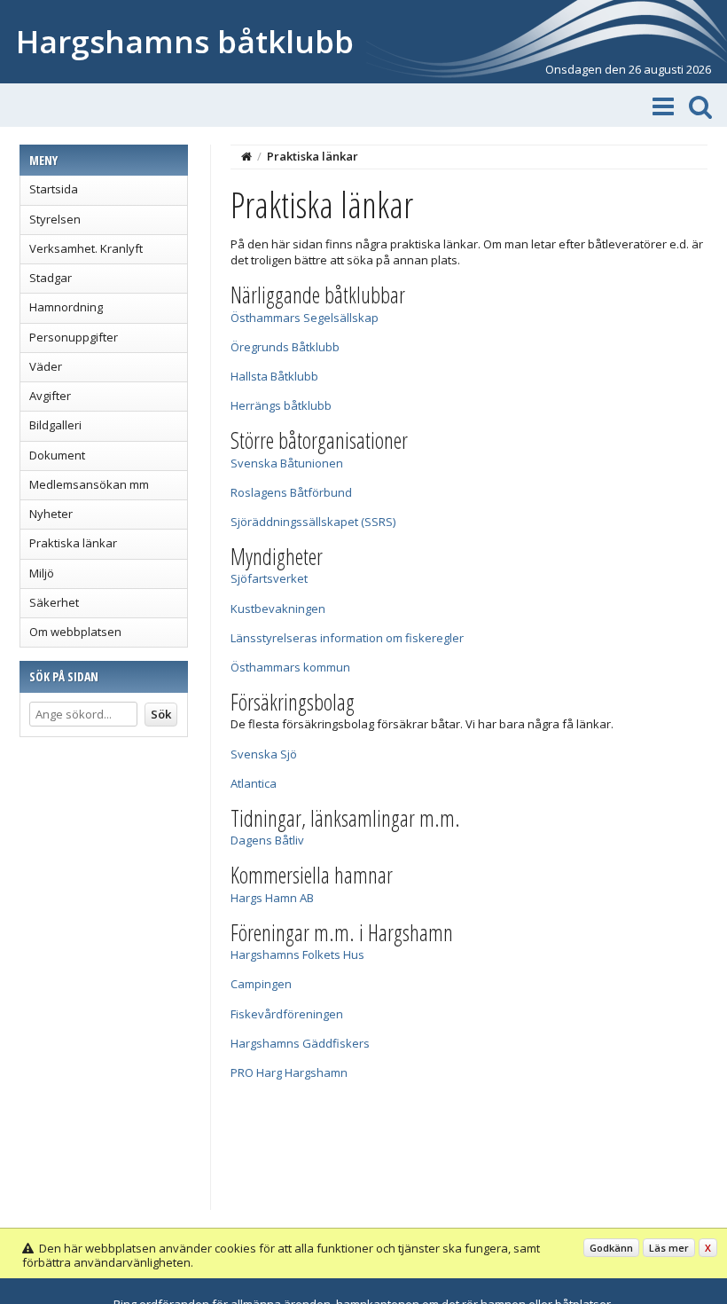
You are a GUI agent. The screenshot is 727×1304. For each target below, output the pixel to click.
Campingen (261, 984)
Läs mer (669, 1247)
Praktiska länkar (73, 543)
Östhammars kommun (290, 667)
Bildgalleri (55, 425)
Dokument (57, 455)
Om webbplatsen (75, 632)
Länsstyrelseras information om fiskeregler (347, 638)
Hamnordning (66, 307)
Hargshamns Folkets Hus (297, 954)
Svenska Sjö (264, 754)
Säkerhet (54, 602)
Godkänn (611, 1247)
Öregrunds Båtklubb (285, 347)
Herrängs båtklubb (281, 405)
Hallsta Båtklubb (274, 376)
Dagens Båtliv (267, 840)
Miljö (41, 573)
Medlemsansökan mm (89, 484)
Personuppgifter (73, 337)
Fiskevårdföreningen (287, 1014)
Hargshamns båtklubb (185, 41)
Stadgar (50, 278)
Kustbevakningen (278, 609)
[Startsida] (246, 156)
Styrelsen (55, 219)
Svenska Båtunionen (287, 463)
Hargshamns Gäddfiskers (300, 1043)
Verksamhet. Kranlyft (86, 248)
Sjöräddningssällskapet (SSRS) (313, 522)
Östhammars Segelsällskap (305, 318)
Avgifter (50, 396)
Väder (45, 366)
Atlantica (254, 783)
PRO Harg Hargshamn (289, 1072)
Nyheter (51, 514)
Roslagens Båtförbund (291, 492)
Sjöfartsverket (269, 578)
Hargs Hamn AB (272, 898)
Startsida (53, 189)
